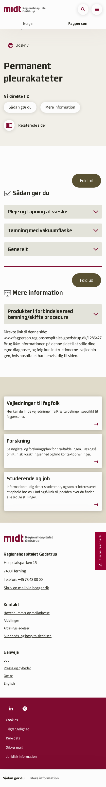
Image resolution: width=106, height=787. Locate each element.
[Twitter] (25, 708)
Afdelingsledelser (16, 628)
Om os (8, 675)
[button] (83, 9)
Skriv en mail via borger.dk (26, 588)
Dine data (13, 738)
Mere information (60, 107)
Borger (28, 23)
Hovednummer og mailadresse (27, 613)
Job (6, 660)
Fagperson (77, 23)
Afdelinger (11, 620)
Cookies (12, 720)
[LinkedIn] (11, 708)
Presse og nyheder (17, 668)
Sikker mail (14, 747)
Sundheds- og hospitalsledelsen (28, 636)
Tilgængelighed (17, 729)
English (9, 683)
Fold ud (86, 180)
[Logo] (25, 9)
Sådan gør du (20, 107)
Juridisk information (21, 756)
